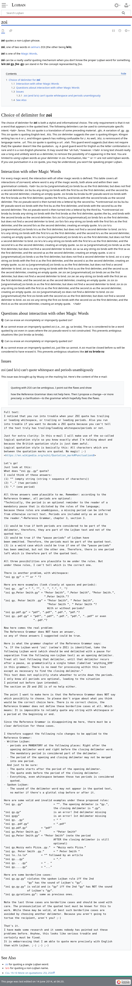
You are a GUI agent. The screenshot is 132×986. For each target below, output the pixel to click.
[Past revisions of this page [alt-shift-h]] (120, 31)
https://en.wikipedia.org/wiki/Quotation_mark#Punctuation (49, 455)
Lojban (18, 4)
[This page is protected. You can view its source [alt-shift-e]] (114, 31)
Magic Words (29, 53)
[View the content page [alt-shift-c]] (3, 31)
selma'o (35, 47)
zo (6, 964)
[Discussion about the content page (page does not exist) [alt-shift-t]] (11, 31)
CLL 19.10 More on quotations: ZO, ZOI (29, 972)
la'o (7, 968)
